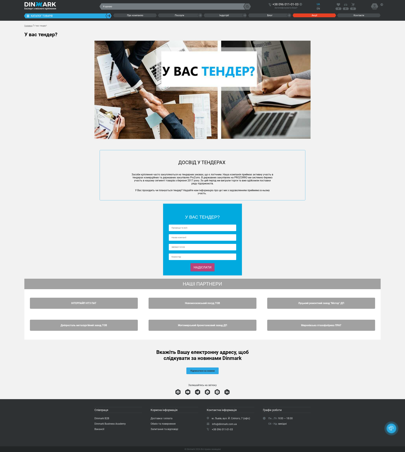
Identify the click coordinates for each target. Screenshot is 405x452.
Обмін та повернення (163, 423)
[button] (391, 428)
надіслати (202, 267)
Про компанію (135, 15)
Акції (314, 15)
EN (318, 8)
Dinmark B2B (101, 418)
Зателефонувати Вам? (285, 7)
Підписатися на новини (202, 371)
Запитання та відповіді (164, 429)
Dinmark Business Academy (110, 423)
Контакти (359, 15)
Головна (28, 26)
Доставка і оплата (161, 418)
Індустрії (224, 15)
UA (318, 4)
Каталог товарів (42, 15)
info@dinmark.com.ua (224, 424)
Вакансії (99, 429)
